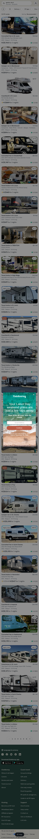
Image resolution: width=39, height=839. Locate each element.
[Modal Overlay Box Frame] (19, 419)
